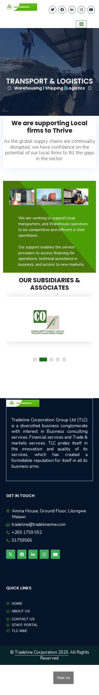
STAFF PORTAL (25, 625)
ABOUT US (21, 611)
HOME (17, 603)
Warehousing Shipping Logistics (49, 88)
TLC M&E (19, 631)
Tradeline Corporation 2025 (41, 652)
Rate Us (63, 678)
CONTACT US (23, 619)
